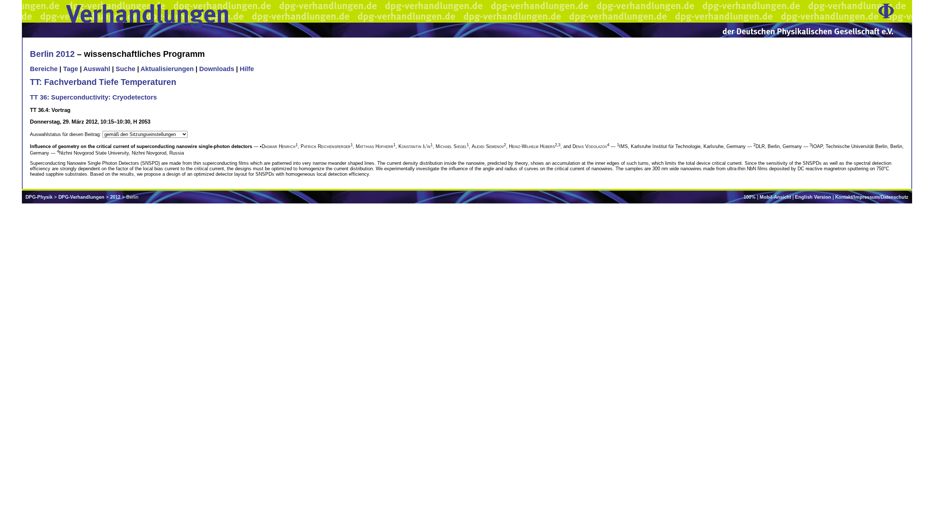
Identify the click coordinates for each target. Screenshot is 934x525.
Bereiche (44, 69)
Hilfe (247, 69)
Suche (125, 69)
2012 (115, 197)
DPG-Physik (39, 197)
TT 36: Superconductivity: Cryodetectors (93, 97)
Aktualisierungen (167, 69)
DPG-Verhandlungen (81, 197)
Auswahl (96, 69)
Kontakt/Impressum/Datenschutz (871, 197)
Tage (70, 69)
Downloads (216, 69)
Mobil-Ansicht (775, 197)
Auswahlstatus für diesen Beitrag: (66, 134)
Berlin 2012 (52, 54)
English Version (813, 197)
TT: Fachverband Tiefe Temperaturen (103, 82)
